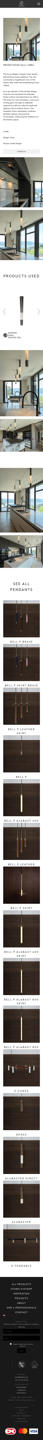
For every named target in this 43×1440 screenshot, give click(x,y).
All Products (21, 1284)
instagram (22, 1387)
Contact (21, 1312)
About (21, 1303)
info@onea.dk (21, 1377)
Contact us (21, 151)
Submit (21, 1351)
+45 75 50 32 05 (21, 1380)
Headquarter (21, 1407)
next (39, 312)
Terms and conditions (21, 1397)
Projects (21, 1298)
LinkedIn (21, 1390)
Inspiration (21, 1294)
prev (4, 312)
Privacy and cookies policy (21, 1400)
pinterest (21, 1393)
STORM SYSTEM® (21, 1289)
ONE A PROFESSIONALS (21, 1308)
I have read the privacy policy (22, 1345)
